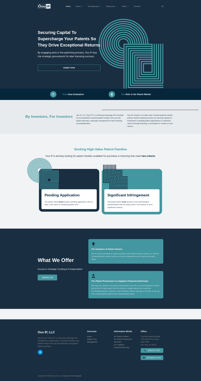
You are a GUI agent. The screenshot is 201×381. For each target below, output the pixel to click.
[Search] (162, 6)
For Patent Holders (121, 336)
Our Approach (93, 6)
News (124, 6)
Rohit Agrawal (76, 376)
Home (68, 6)
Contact (137, 6)
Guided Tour (92, 339)
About (78, 6)
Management (92, 342)
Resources (110, 6)
